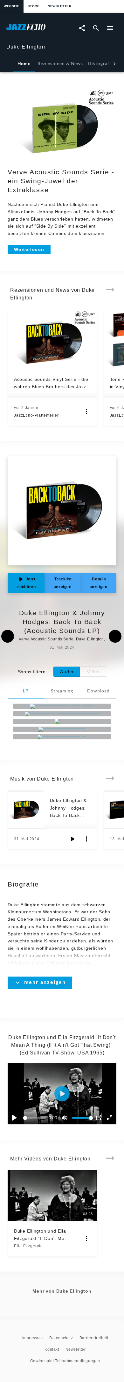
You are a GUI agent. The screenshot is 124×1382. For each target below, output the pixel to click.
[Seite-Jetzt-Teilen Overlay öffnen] (82, 28)
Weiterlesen (29, 249)
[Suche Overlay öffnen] (96, 28)
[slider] (35, 1118)
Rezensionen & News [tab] (60, 63)
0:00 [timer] (53, 1117)
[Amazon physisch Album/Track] (62, 713)
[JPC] (62, 721)
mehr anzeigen (45, 982)
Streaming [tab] (62, 690)
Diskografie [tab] (100, 63)
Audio (66, 671)
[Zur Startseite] (34, 30)
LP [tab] (25, 690)
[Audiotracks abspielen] (72, 839)
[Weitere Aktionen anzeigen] (86, 411)
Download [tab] (98, 690)
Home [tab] (24, 63)
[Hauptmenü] (110, 28)
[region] (62, 1093)
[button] (62, 1093)
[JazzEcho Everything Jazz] (62, 706)
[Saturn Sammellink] (62, 729)
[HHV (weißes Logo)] (62, 736)
